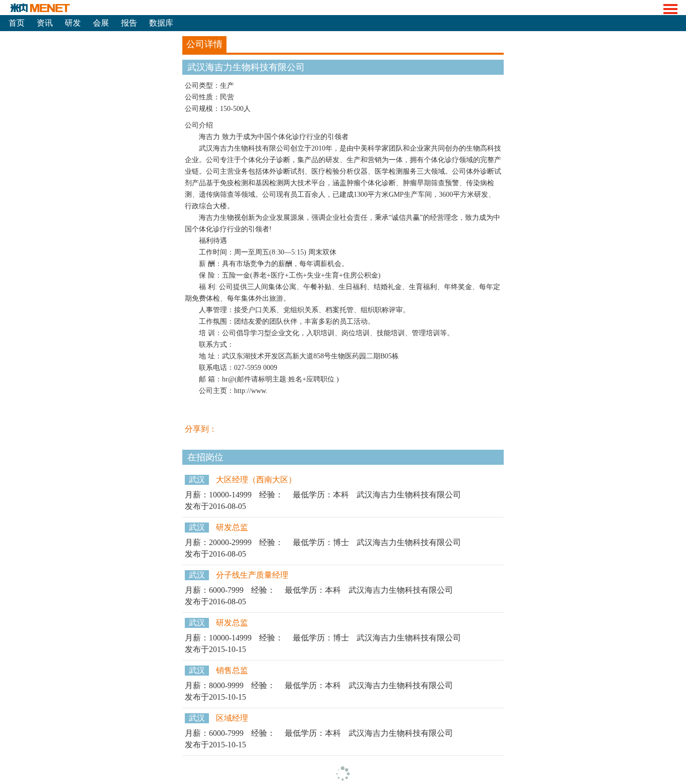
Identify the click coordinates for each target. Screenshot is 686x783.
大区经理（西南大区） (256, 479)
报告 (129, 23)
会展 (101, 23)
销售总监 (232, 670)
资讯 (45, 23)
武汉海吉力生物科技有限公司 (409, 494)
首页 (17, 23)
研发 (73, 23)
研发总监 (232, 527)
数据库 (161, 23)
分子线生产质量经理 (252, 575)
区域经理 (232, 718)
